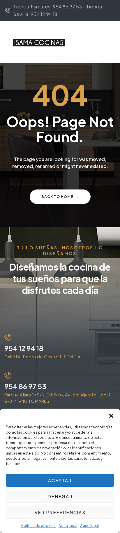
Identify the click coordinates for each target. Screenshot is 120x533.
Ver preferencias (60, 512)
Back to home (57, 196)
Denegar (60, 496)
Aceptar (60, 480)
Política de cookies (38, 525)
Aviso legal (68, 525)
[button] (111, 416)
